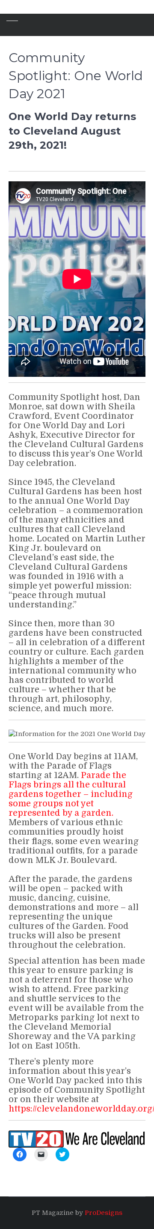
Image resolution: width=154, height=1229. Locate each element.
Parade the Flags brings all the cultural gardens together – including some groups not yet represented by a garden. (71, 794)
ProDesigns (103, 1213)
